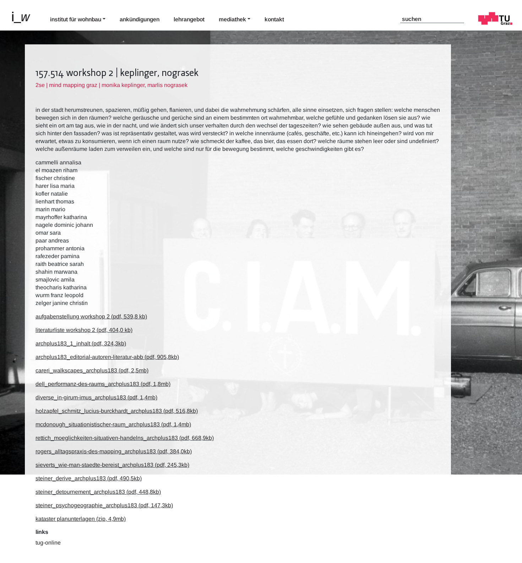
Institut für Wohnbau (75, 19)
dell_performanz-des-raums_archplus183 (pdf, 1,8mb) (103, 384)
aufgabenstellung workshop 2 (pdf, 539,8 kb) (91, 316)
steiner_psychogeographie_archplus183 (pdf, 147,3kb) (104, 505)
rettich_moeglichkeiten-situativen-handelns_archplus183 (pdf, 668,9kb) (125, 438)
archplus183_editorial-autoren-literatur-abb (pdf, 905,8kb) (107, 357)
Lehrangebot (189, 19)
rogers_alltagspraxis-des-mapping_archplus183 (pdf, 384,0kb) (114, 451)
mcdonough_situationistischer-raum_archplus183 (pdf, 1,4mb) (113, 424)
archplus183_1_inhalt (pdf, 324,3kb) (81, 343)
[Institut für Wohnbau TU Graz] (24, 16)
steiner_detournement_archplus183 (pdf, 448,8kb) (98, 492)
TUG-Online (48, 543)
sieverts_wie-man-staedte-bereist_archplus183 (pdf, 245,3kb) (112, 465)
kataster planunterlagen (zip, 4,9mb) (81, 519)
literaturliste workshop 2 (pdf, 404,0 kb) (84, 330)
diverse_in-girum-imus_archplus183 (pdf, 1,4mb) (96, 397)
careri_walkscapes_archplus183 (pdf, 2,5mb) (92, 370)
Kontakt (274, 19)
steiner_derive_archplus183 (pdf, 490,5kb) (89, 478)
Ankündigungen (139, 19)
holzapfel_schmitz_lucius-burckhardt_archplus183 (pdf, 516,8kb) (117, 411)
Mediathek (232, 19)
